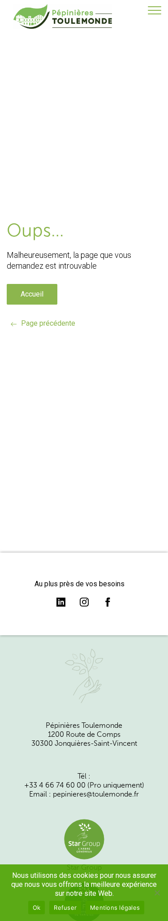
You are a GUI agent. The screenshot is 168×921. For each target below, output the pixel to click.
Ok (37, 907)
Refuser (65, 907)
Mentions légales (115, 907)
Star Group (84, 867)
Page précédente (48, 323)
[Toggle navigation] (154, 10)
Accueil (32, 294)
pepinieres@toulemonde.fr (96, 794)
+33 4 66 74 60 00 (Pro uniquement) (84, 785)
